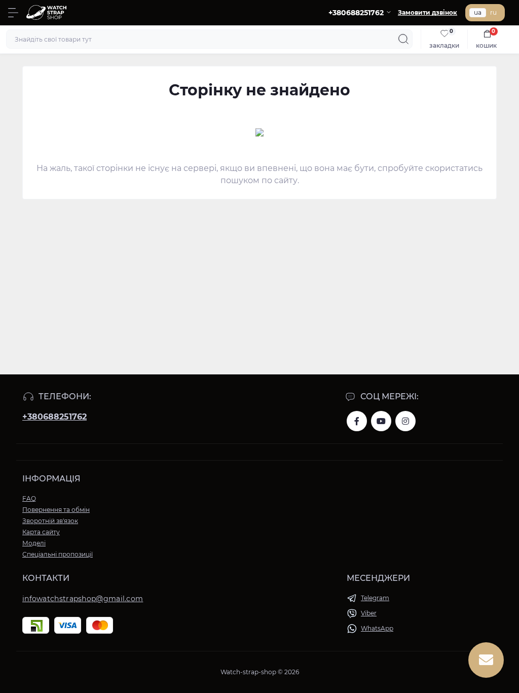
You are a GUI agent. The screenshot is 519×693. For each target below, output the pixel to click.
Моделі (34, 543)
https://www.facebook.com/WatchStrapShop (357, 421)
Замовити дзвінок (427, 12)
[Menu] (13, 13)
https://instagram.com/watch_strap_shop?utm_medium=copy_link (405, 421)
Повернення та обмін (56, 509)
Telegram (375, 598)
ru (493, 12)
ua (477, 12)
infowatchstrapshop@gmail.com (82, 598)
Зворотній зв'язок (50, 521)
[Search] (403, 39)
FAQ (29, 498)
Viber (369, 613)
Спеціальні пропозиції (57, 554)
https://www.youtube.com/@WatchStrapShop (381, 421)
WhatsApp (377, 628)
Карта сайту (41, 532)
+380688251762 (54, 417)
